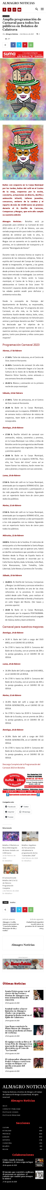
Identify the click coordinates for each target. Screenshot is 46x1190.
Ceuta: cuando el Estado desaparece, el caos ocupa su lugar (18, 1161)
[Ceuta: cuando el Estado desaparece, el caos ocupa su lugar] (39, 1163)
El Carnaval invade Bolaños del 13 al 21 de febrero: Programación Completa (10, 883)
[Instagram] (14, 10)
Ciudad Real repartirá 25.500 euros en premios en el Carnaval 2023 (34, 925)
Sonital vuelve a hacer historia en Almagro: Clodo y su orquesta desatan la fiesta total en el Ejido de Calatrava (18, 1013)
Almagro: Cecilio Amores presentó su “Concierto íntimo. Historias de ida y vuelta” (11, 926)
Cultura (6, 16)
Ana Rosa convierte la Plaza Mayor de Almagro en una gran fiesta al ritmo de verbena (18, 1029)
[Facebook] (4, 10)
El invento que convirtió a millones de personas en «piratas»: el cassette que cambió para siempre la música (18, 1175)
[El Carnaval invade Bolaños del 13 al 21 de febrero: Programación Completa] (11, 869)
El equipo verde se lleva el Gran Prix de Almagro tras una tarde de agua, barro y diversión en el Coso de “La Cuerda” (18, 1046)
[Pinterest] (24, 44)
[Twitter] (9, 10)
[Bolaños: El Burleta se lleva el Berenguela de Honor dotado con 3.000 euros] (11, 836)
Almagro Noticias (12, 34)
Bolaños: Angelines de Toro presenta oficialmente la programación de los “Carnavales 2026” (30, 850)
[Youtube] (19, 10)
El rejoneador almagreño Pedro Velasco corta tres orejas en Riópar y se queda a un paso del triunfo (18, 1063)
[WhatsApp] (30, 44)
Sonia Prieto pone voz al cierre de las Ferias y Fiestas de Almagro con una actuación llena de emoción (17, 995)
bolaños (12, 902)
